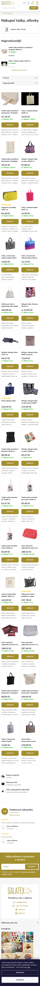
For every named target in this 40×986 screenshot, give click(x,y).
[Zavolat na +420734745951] (24, 3)
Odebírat (32, 867)
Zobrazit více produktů (19, 70)
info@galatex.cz (21, 902)
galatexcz (21, 913)
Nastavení (20, 972)
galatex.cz (21, 910)
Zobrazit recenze (14, 815)
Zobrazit (10, 125)
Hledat (34, 8)
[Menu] (37, 3)
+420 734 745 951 (22, 906)
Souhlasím (20, 980)
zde (28, 967)
